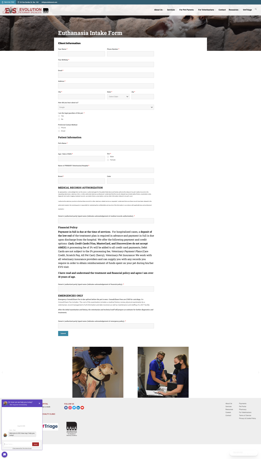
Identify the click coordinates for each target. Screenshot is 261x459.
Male (112, 157)
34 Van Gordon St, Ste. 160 (29, 2)
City (60, 92)
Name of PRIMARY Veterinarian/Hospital (73, 166)
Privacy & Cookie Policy (247, 418)
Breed (61, 176)
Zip (133, 92)
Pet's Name (62, 143)
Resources (233, 10)
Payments (242, 404)
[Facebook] (66, 407)
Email (60, 71)
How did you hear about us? (68, 103)
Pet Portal (242, 406)
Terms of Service (245, 415)
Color (109, 176)
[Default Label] (78, 407)
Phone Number (113, 49)
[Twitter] (74, 407)
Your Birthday (63, 60)
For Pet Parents (186, 10)
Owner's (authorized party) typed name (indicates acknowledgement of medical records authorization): (96, 216)
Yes (62, 116)
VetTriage (247, 10)
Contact (222, 10)
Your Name (62, 49)
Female (112, 160)
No (62, 119)
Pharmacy (242, 409)
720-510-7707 (9, 2)
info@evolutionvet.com (49, 2)
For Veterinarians (206, 10)
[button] (2, 372)
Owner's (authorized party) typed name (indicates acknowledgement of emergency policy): (92, 321)
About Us (158, 10)
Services (171, 10)
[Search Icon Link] (255, 9)
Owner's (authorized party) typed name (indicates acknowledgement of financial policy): (91, 284)
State (109, 92)
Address (61, 81)
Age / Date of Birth (65, 154)
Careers (228, 412)
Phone (63, 128)
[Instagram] (70, 407)
